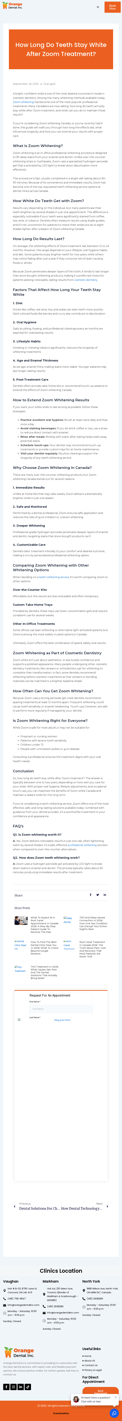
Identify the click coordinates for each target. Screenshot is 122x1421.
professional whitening (82, 845)
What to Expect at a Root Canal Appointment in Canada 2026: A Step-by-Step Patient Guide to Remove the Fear (44, 924)
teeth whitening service (54, 577)
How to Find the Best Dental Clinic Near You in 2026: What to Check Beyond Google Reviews (44, 948)
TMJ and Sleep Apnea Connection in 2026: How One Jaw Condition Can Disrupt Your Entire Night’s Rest (93, 923)
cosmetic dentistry (85, 279)
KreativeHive (61, 1413)
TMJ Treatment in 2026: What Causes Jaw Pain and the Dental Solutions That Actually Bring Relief (45, 972)
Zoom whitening (23, 102)
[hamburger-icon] (97, 7)
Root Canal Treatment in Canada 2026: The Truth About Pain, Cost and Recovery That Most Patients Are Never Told (92, 949)
